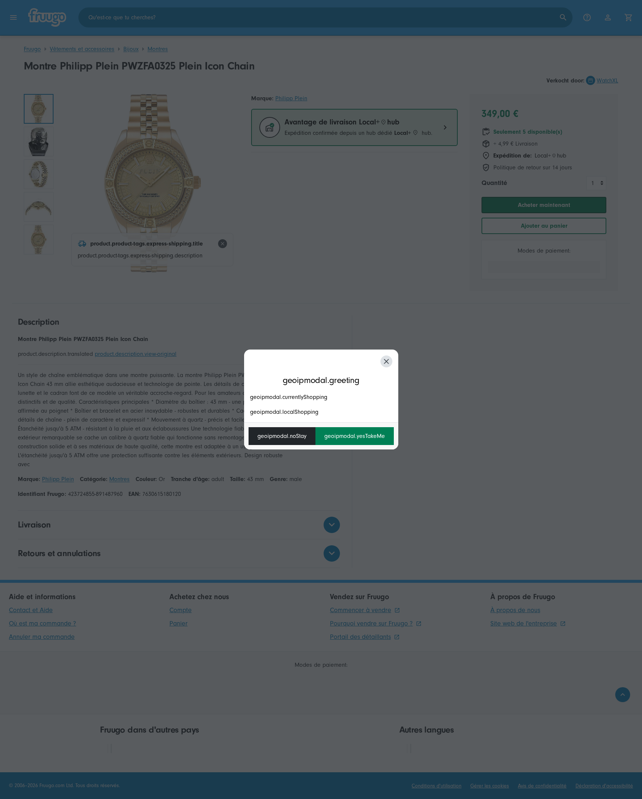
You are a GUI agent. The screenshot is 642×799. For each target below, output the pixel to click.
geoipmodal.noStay (282, 436)
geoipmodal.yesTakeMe (354, 436)
